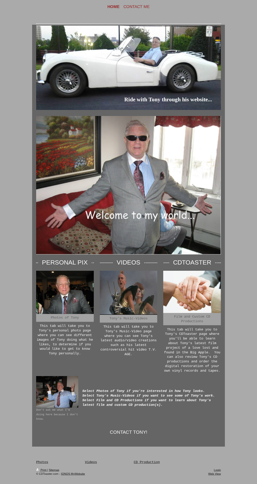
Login (217, 470)
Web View (214, 473)
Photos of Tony (65, 318)
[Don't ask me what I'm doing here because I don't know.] (57, 392)
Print (43, 470)
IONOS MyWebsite (73, 473)
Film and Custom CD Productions (192, 319)
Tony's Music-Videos (128, 318)
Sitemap (54, 470)
